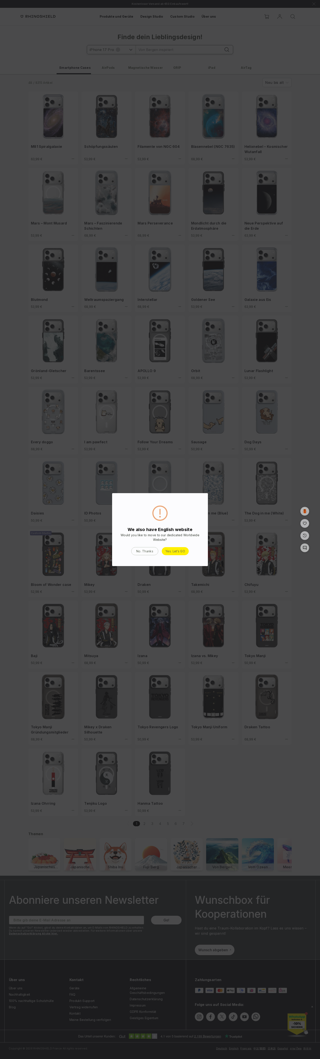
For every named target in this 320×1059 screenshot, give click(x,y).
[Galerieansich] (304, 511)
